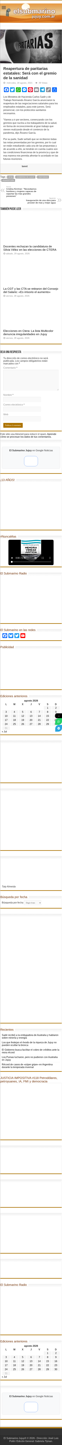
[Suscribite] (58, 721)
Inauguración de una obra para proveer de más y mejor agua (41, 200)
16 (55, 1361)
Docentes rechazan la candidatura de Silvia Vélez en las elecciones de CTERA (29, 248)
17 (6, 720)
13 (31, 716)
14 (39, 716)
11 (14, 716)
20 (31, 720)
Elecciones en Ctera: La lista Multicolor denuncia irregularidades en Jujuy (28, 332)
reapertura (8, 180)
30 (55, 1369)
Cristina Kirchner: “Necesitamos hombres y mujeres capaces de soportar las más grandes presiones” (21, 191)
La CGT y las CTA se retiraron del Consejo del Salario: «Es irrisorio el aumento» (30, 290)
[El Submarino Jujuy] (31, 12)
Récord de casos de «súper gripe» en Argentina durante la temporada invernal (27, 1065)
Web (5, 414)
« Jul (4, 731)
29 (47, 724)
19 (22, 720)
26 (22, 724)
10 (6, 716)
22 (47, 720)
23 (55, 1365)
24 (6, 724)
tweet (25, 166)
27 (31, 724)
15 (47, 716)
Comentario (10, 368)
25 (14, 724)
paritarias (43, 177)
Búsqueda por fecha (12, 902)
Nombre (8, 395)
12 (22, 716)
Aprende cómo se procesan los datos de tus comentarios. (28, 435)
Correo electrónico (14, 404)
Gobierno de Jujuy (25, 177)
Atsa (11, 177)
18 (14, 720)
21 (39, 720)
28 (39, 724)
